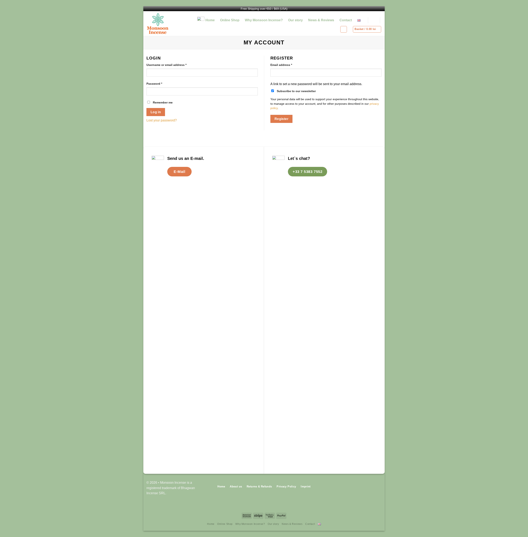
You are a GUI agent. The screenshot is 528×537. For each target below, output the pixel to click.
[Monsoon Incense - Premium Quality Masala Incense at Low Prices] (164, 23)
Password (154, 83)
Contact (345, 20)
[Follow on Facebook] (372, 488)
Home (210, 20)
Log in (156, 112)
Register (282, 119)
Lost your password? (161, 120)
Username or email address (166, 65)
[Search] (374, 20)
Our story (295, 20)
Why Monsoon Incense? (264, 20)
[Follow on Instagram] (378, 488)
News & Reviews (321, 20)
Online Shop (229, 20)
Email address (281, 65)
